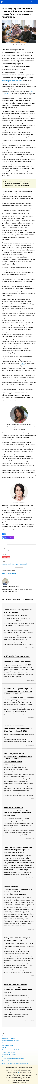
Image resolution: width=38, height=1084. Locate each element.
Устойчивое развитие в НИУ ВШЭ (10, 1040)
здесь (18, 1072)
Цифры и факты (6, 1036)
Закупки (4, 1047)
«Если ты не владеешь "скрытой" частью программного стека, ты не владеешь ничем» (18, 691)
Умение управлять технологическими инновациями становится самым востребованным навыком (18, 890)
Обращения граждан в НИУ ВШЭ (10, 1050)
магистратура (6, 564)
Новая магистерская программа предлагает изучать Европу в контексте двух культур (18, 849)
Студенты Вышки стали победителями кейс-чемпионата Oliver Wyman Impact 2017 (18, 728)
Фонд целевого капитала (8, 1052)
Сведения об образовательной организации (13, 1061)
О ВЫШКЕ (5, 1033)
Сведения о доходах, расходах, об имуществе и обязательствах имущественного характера (14, 1057)
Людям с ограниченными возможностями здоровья (15, 1063)
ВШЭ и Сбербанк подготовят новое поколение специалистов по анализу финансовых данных (17, 659)
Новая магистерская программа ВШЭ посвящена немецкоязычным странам (18, 612)
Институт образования (9, 573)
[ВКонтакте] (3, 534)
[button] (3, 31)
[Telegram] (5, 534)
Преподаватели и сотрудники (9, 1043)
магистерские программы (19, 564)
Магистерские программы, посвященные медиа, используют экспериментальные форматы (18, 988)
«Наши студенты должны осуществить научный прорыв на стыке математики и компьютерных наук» (18, 757)
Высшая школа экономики (11, 2)
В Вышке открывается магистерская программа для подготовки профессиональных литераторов (17, 811)
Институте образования (12, 80)
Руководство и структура (8, 1038)
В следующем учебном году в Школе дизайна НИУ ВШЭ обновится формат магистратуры (18, 940)
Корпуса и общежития (7, 1045)
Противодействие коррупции (9, 1054)
